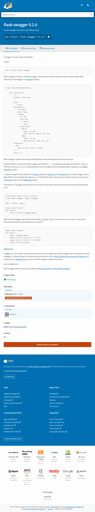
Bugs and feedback (10, 419)
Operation (30, 79)
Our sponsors (54, 406)
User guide (7, 400)
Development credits (11, 431)
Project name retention (12, 403)
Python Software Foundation (38, 366)
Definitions (28, 180)
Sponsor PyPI (8, 428)
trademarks (55, 507)
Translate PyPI (9, 425)
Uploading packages (11, 397)
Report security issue (56, 422)
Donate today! (9, 377)
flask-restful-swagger (61, 268)
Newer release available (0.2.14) (18, 298)
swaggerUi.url (20, 259)
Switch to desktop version (13, 439)
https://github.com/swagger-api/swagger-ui (71, 256)
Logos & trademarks (56, 403)
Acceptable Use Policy (57, 431)
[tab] (11, 48)
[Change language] (88, 5)
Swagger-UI (8, 248)
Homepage (11, 279)
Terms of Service (55, 419)
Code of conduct (55, 425)
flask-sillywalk (44, 268)
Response (63, 174)
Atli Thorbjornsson (17, 326)
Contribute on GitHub (11, 422)
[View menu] (82, 5)
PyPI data (9, 290)
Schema (36, 174)
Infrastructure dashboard (58, 397)
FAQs (5, 406)
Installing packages (10, 394)
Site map (50, 509)
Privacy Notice (54, 428)
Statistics (52, 400)
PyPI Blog (52, 394)
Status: (15, 371)
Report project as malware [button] (47, 344)
